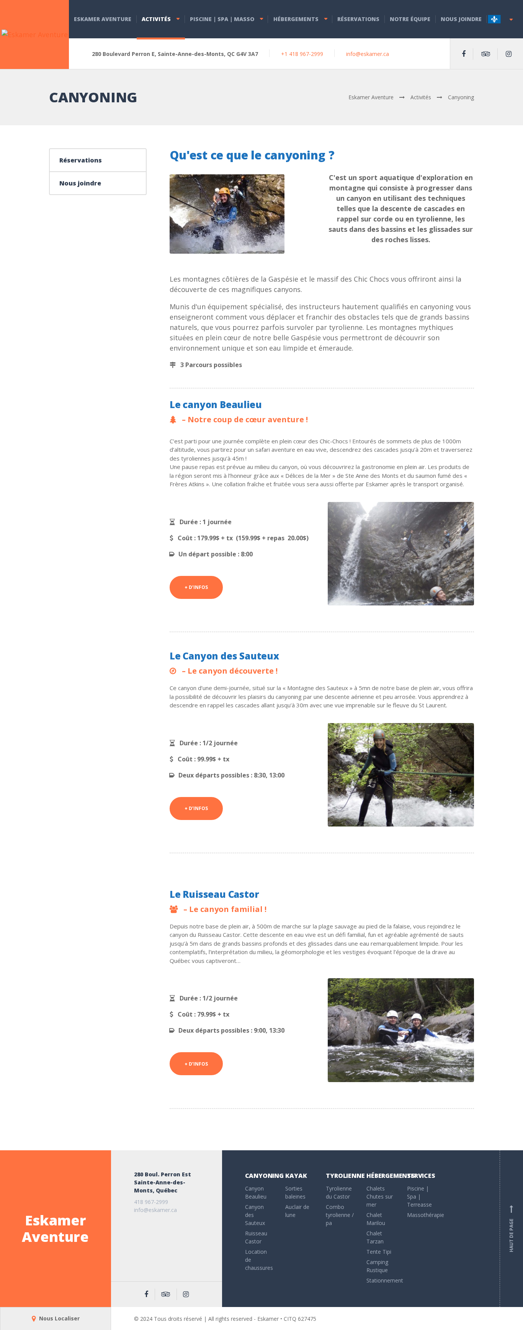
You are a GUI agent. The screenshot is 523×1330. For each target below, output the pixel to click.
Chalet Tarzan (375, 1237)
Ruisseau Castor (256, 1237)
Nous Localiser (59, 1318)
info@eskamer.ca (367, 53)
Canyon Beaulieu (255, 1192)
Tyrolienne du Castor (339, 1192)
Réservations (358, 19)
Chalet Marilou (375, 1219)
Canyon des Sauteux (255, 1215)
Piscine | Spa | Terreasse (419, 1196)
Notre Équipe (410, 19)
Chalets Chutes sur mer (379, 1196)
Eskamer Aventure (102, 19)
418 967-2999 (151, 1201)
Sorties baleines (295, 1192)
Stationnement (381, 1280)
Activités (156, 19)
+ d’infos (196, 587)
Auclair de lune (297, 1210)
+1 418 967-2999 (302, 53)
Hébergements (296, 19)
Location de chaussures (259, 1259)
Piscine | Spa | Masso (222, 19)
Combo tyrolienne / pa (340, 1215)
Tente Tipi (378, 1251)
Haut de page (511, 1229)
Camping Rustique (377, 1266)
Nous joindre (461, 19)
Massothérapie (421, 1214)
